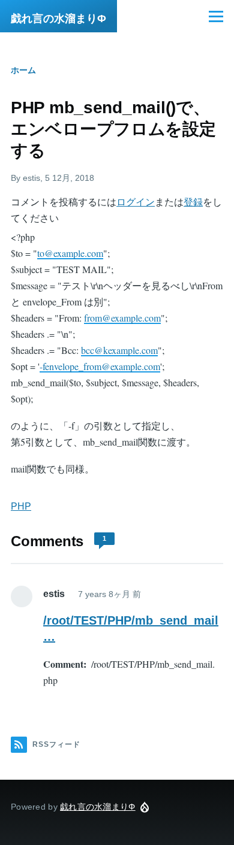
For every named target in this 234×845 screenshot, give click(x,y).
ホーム (23, 70)
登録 (193, 202)
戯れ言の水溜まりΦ (58, 19)
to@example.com (70, 253)
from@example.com (122, 317)
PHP (21, 506)
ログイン (135, 202)
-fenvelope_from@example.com (100, 366)
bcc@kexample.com (119, 350)
